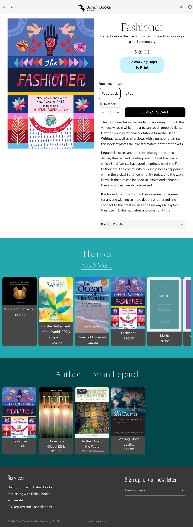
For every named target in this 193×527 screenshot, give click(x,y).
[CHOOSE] (139, 323)
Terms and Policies (96, 521)
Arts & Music (96, 266)
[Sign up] (181, 490)
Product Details (112, 224)
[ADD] (31, 299)
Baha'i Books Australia (27, 521)
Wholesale (15, 500)
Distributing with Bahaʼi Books (30, 487)
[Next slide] (179, 311)
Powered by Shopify (50, 521)
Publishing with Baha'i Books (29, 494)
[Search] (12, 7)
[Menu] (4, 7)
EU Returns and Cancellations (30, 507)
